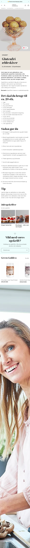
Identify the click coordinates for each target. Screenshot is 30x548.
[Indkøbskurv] (28, 5)
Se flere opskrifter (5, 208)
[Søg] (4, 5)
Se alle (27, 258)
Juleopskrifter (10, 8)
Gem (26, 47)
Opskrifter (3, 8)
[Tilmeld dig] (26, 250)
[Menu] (1, 5)
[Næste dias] (28, 1)
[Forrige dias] (1, 1)
